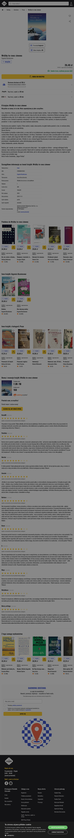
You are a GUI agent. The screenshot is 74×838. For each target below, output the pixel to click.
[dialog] (37, 830)
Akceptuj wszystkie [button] (57, 827)
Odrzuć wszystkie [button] (58, 832)
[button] (25, 835)
